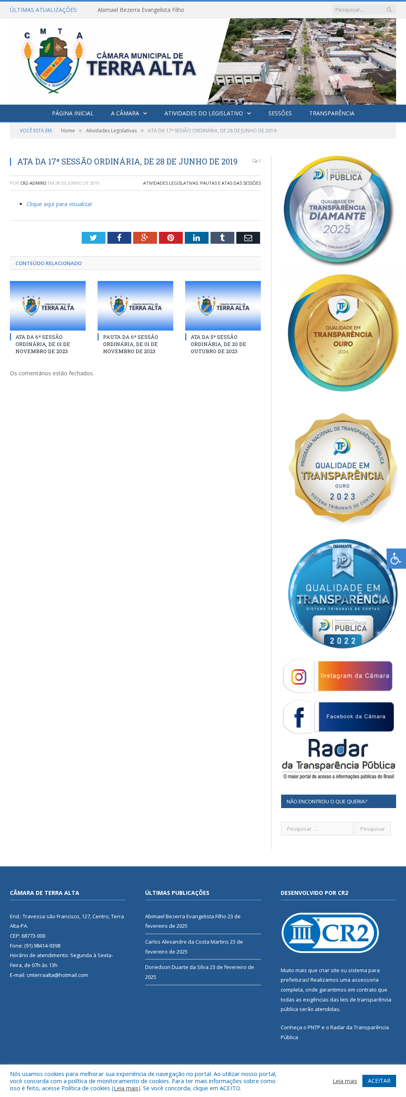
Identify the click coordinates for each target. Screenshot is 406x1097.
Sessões (280, 113)
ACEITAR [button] (379, 1080)
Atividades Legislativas (170, 183)
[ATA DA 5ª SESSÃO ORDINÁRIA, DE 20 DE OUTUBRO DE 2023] (223, 306)
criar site (329, 970)
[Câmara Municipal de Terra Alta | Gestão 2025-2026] (203, 60)
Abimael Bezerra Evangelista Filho (185, 916)
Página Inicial (73, 113)
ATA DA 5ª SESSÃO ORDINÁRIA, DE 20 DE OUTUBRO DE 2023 (218, 344)
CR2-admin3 (33, 183)
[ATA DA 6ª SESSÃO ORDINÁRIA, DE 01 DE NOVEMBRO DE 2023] (48, 306)
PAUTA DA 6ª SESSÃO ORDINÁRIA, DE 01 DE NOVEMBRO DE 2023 (130, 344)
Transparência (331, 113)
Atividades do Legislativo (204, 113)
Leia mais (126, 1087)
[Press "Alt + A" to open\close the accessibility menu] (396, 558)
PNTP (314, 1027)
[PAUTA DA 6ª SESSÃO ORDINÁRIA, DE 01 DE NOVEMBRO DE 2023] (135, 306)
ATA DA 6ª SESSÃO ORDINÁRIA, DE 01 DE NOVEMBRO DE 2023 (42, 344)
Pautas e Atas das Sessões (230, 183)
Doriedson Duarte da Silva (177, 967)
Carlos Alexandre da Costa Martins (142, 9)
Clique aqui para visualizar (59, 204)
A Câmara (125, 113)
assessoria (365, 979)
